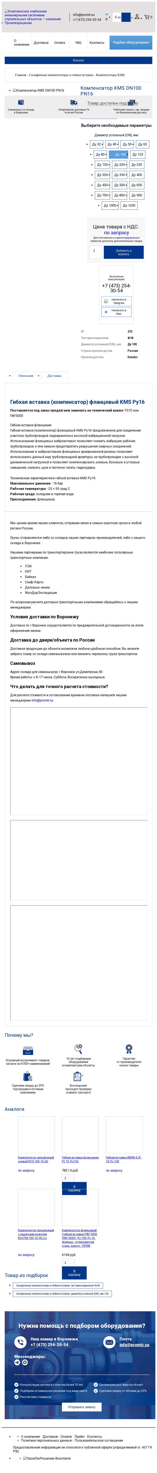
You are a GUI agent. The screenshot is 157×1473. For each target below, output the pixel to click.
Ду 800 (119, 195)
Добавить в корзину (124, 252)
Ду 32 (96, 144)
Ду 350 (119, 175)
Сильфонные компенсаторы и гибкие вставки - (62, 75)
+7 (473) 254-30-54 (87, 20)
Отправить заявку (81, 1407)
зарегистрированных (127, 237)
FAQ (78, 43)
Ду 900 (136, 195)
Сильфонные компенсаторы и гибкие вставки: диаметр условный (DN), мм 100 (62, 1293)
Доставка (41, 43)
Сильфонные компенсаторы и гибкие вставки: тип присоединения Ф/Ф (58, 1285)
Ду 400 (136, 175)
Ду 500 (119, 185)
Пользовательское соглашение (99, 1440)
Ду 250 (136, 165)
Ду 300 (102, 175)
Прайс (79, 1437)
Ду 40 (112, 144)
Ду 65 (142, 144)
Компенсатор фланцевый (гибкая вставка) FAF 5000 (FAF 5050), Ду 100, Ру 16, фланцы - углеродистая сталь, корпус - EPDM (79, 1238)
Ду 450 (102, 185)
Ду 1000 (110, 205)
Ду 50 (127, 144)
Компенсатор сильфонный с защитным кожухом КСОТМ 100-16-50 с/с (36, 1234)
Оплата (59, 43)
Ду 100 (120, 154)
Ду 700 (102, 195)
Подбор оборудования (131, 42)
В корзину (74, 1188)
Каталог (78, 60)
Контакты (97, 43)
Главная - (21, 75)
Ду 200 (119, 165)
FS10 (128, 410)
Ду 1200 (129, 205)
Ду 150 (102, 165)
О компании (21, 42)
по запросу (116, 233)
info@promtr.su (84, 15)
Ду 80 (100, 154)
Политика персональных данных (46, 1440)
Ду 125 (137, 154)
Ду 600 (136, 185)
